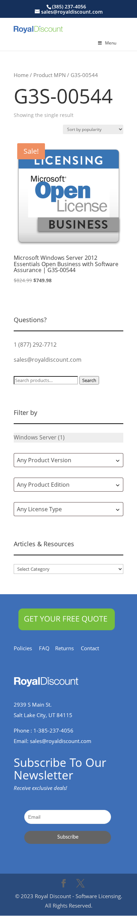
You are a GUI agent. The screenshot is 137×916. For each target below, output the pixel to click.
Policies (26, 648)
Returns (68, 648)
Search (89, 380)
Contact (93, 648)
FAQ (47, 648)
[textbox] (68, 460)
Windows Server (35, 437)
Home (21, 74)
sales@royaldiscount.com (47, 359)
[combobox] (68, 460)
